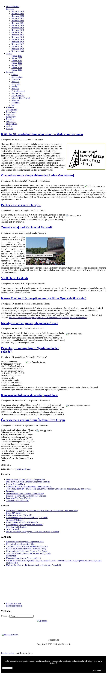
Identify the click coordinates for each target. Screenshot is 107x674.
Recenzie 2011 (17, 46)
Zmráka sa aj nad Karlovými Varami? (26, 227)
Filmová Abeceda (13, 603)
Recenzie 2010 (17, 49)
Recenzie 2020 (17, 25)
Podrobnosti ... (99, 670)
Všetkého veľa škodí (14, 278)
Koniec (28, 469)
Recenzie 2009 (17, 51)
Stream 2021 (16, 67)
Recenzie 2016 (17, 35)
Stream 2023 (16, 65)
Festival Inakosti (18, 91)
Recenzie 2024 (17, 16)
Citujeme (10, 107)
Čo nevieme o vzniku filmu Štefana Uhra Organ (33, 420)
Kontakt (9, 128)
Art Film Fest (16, 77)
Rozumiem (7, 668)
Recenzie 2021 (17, 23)
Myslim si (10, 114)
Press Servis (11, 112)
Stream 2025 (16, 58)
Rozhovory (11, 117)
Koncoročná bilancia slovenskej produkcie (29, 395)
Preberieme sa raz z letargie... (21, 205)
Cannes (14, 74)
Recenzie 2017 (17, 32)
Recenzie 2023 (17, 21)
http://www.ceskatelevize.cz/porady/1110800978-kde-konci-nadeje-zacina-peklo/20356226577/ (48, 317)
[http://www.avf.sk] (1, 2)
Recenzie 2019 (17, 30)
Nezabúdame (11, 124)
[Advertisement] (16, 584)
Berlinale (15, 89)
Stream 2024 (16, 60)
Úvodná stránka (12, 6)
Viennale (15, 100)
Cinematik (15, 84)
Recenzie (10, 9)
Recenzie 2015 (17, 37)
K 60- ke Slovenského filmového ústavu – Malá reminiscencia (42, 134)
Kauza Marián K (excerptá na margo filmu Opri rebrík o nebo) (43, 298)
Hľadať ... (5, 616)
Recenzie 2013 (17, 42)
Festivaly (10, 72)
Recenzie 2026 (17, 11)
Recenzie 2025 (17, 14)
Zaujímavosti (11, 110)
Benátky (14, 86)
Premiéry (10, 119)
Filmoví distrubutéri (14, 606)
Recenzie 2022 (17, 18)
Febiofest (15, 103)
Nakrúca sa (11, 121)
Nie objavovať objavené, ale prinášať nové (29, 323)
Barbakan (15, 82)
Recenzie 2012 (17, 44)
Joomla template (7, 653)
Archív (9, 126)
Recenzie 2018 (17, 28)
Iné (12, 105)
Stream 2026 (16, 56)
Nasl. (23, 469)
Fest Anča (15, 79)
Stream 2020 (16, 70)
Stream (9, 53)
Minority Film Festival (20, 98)
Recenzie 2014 (17, 39)
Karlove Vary (17, 93)
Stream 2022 (16, 63)
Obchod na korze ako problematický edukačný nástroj (37, 175)
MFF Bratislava (17, 96)
